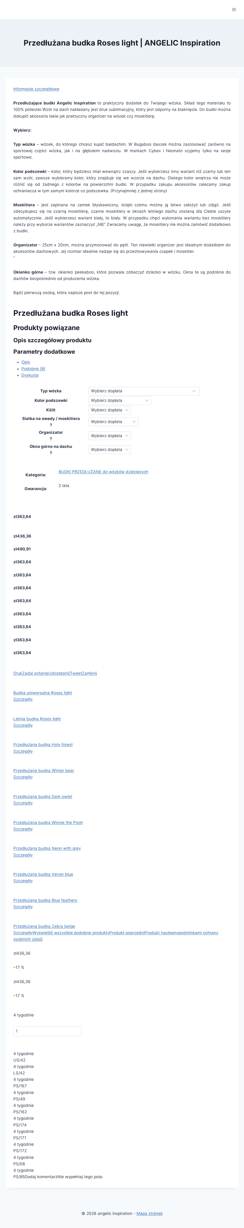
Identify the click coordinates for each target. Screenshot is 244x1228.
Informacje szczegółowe (36, 89)
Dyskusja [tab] (30, 375)
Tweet (76, 673)
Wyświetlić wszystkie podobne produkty (71, 932)
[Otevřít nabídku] (233, 9)
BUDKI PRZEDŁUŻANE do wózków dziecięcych (103, 471)
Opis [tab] (25, 362)
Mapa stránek (150, 1213)
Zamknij (89, 673)
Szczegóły (23, 699)
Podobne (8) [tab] (33, 368)
